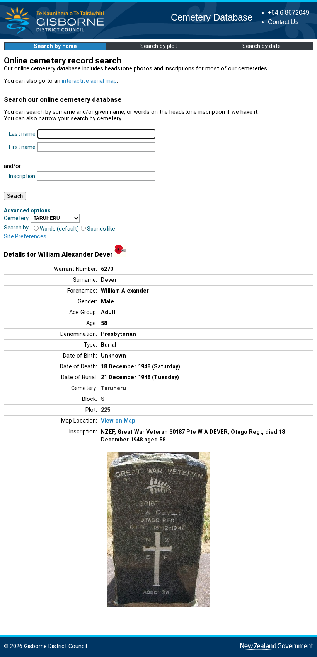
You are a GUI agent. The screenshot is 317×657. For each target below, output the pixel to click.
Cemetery (16, 218)
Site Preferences (25, 236)
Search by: (17, 227)
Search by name (55, 46)
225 (105, 410)
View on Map (118, 420)
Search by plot (158, 46)
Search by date (261, 46)
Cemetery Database (211, 17)
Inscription (22, 176)
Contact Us (283, 22)
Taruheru (113, 388)
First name (22, 147)
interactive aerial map (89, 81)
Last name (22, 134)
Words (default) (59, 229)
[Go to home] (56, 34)
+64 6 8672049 (288, 12)
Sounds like (101, 229)
